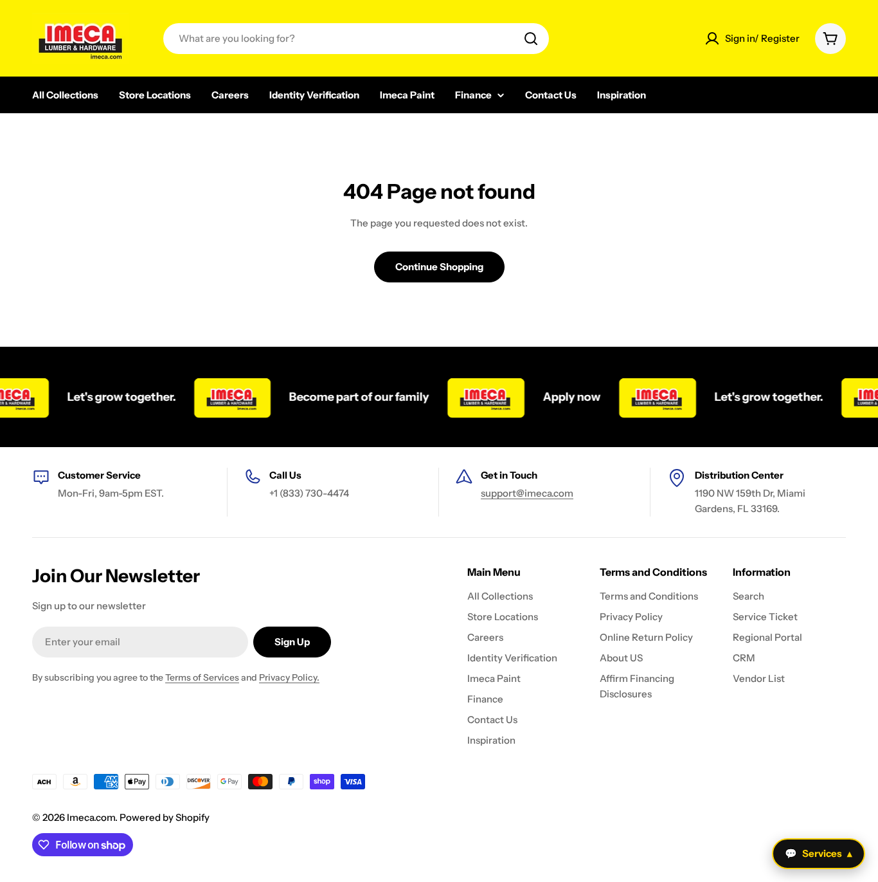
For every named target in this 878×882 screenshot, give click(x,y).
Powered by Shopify (165, 817)
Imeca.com (91, 817)
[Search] (531, 38)
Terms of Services (202, 677)
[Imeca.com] (223, 396)
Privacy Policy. (289, 677)
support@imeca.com (527, 493)
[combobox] (356, 38)
